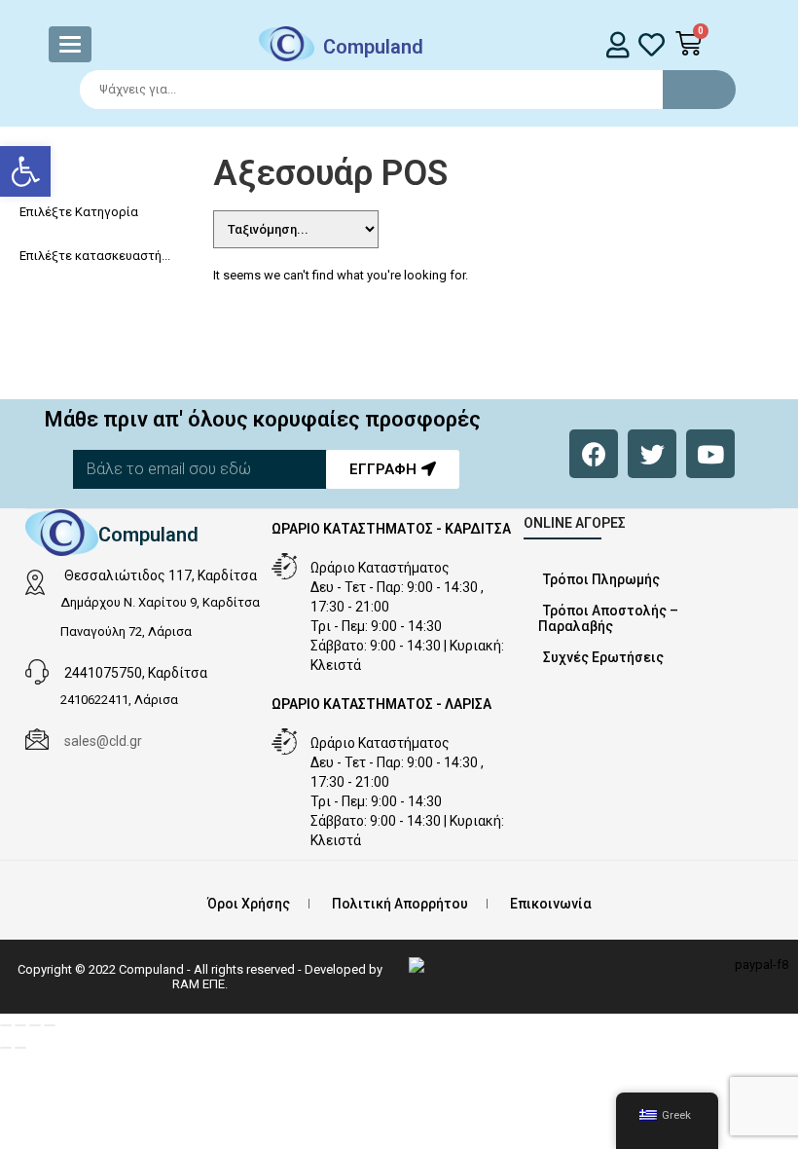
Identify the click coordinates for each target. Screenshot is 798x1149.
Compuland (373, 46)
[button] (25, 171)
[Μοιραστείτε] (35, 1025)
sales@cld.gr (103, 741)
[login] (618, 44)
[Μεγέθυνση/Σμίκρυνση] (6, 1025)
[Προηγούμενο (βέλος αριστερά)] (6, 1048)
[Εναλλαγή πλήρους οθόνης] (20, 1025)
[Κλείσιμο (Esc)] (49, 1025)
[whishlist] (651, 44)
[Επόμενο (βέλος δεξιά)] (20, 1048)
